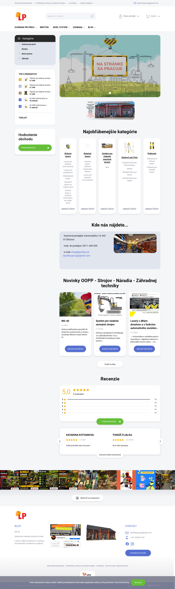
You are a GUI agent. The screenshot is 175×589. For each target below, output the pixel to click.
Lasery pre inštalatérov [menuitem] (68, 171)
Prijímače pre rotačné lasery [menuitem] (152, 169)
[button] (160, 441)
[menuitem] (26, 27)
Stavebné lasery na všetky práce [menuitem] (68, 184)
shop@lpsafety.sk (80, 252)
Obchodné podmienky (23, 3)
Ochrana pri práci (29, 44)
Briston (25, 49)
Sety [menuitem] (107, 167)
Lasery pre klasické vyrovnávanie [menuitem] (68, 164)
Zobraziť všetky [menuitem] (68, 209)
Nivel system (27, 54)
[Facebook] (127, 543)
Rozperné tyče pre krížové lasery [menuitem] (129, 164)
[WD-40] (75, 304)
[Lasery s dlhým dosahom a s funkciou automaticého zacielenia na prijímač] (144, 304)
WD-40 (65, 320)
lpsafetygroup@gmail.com (76, 255)
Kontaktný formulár (138, 553)
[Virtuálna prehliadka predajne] (135, 243)
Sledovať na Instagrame (89, 498)
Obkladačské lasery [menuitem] (68, 177)
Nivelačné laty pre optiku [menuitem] (130, 179)
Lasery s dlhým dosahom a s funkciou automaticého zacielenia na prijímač (144, 324)
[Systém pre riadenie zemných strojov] (110, 304)
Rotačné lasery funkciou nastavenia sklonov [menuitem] (87, 167)
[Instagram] (132, 543)
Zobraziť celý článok (75, 349)
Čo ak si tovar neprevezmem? (116, 566)
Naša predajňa (86, 3)
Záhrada (25, 59)
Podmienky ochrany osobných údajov (50, 3)
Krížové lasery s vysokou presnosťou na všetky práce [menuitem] (68, 196)
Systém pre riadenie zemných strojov (107, 322)
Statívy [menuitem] (129, 169)
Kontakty (73, 3)
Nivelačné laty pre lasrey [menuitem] (130, 173)
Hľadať (92, 16)
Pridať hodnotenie (28, 148)
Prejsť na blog (110, 364)
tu (128, 582)
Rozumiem (138, 582)
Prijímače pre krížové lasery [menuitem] (152, 161)
